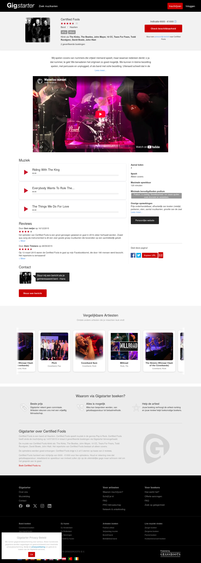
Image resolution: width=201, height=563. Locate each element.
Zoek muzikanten (48, 6)
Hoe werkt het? (152, 491)
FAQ (105, 500)
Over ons (23, 491)
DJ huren (65, 523)
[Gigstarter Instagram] (42, 506)
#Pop (64, 32)
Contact (22, 500)
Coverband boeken (26, 527)
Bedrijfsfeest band (110, 538)
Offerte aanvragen (153, 496)
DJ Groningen (66, 535)
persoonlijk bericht (162, 36)
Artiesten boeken (110, 523)
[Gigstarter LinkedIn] (49, 506)
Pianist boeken (151, 535)
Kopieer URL (150, 255)
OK (31, 554)
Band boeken (25, 523)
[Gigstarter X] (35, 506)
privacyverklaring (38, 547)
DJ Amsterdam (67, 527)
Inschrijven (175, 6)
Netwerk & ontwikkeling (114, 509)
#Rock (71, 32)
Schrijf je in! (108, 496)
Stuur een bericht (32, 293)
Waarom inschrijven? (113, 491)
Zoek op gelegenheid (155, 504)
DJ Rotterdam (66, 531)
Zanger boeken (151, 527)
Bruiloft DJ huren (67, 538)
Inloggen (190, 6)
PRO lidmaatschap (112, 504)
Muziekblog (24, 496)
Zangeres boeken (152, 531)
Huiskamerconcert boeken (155, 538)
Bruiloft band (108, 535)
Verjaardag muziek (110, 531)
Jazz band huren (25, 531)
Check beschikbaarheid (163, 28)
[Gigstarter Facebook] (21, 506)
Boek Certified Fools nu (30, 465)
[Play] (26, 172)
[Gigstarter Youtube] (28, 506)
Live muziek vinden (153, 523)
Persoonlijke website (144, 220)
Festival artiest (108, 527)
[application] (72, 172)
